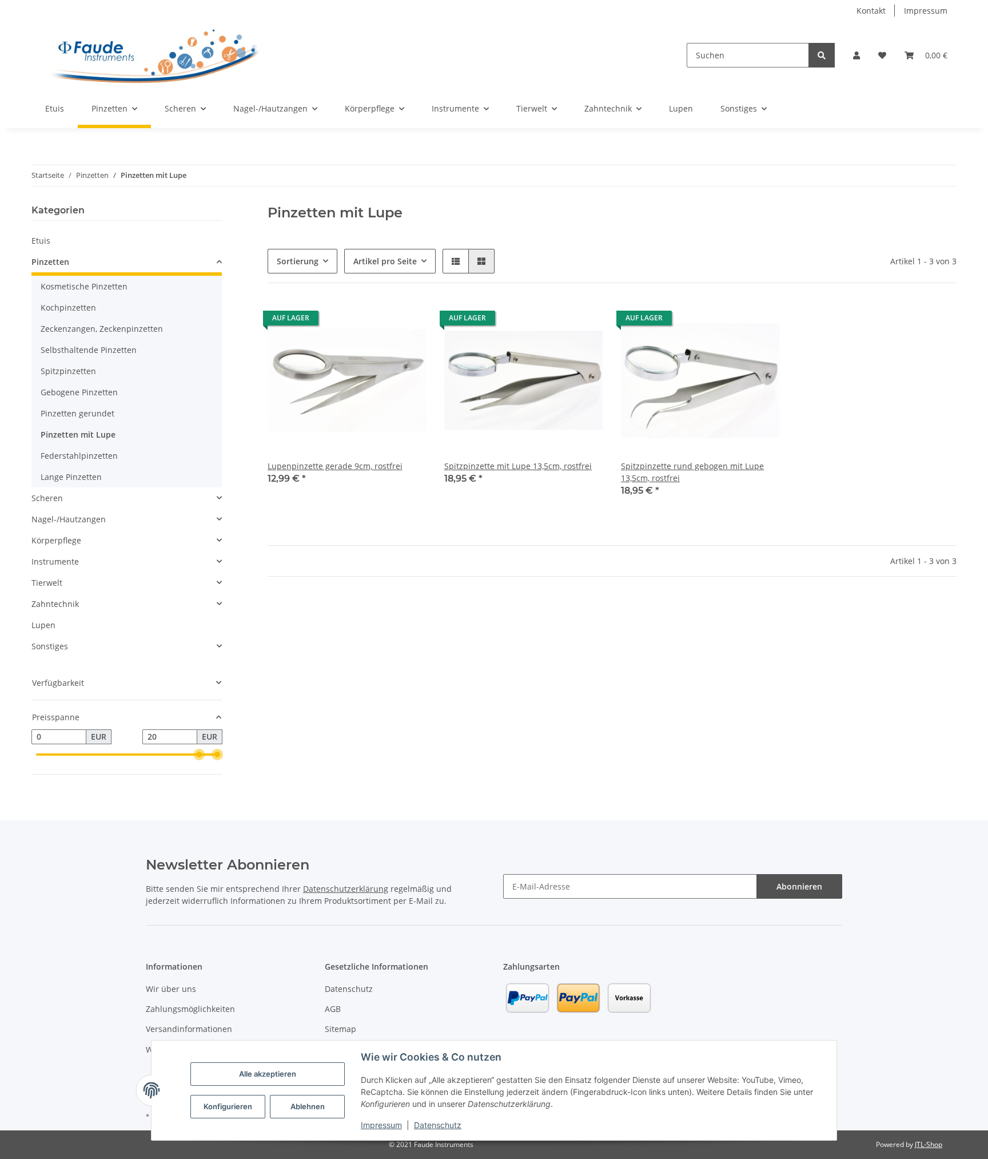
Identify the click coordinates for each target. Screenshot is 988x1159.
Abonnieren (799, 886)
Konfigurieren (228, 1106)
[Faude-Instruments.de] (155, 55)
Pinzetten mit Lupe (78, 434)
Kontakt (871, 10)
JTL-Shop (928, 1144)
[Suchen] (821, 55)
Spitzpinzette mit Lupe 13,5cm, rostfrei (518, 466)
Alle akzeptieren (267, 1073)
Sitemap (340, 1028)
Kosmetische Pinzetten (84, 286)
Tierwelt (46, 582)
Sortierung (297, 261)
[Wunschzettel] (882, 55)
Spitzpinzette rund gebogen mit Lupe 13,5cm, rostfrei (692, 472)
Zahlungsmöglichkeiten (190, 1008)
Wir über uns (171, 988)
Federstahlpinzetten (79, 455)
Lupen (43, 625)
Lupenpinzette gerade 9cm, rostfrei (335, 466)
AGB (333, 1008)
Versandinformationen (189, 1028)
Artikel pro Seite (385, 261)
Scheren (47, 498)
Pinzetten (50, 261)
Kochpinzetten (68, 307)
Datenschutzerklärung (345, 888)
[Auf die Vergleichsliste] (376, 321)
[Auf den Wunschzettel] (406, 321)
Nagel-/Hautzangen (68, 519)
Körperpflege (56, 540)
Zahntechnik (55, 603)
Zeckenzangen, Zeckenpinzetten (102, 328)
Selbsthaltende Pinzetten (89, 349)
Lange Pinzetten (71, 476)
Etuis (40, 240)
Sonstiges (49, 646)
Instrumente (55, 561)
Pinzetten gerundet (77, 413)
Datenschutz (437, 1125)
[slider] (199, 754)
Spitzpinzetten (68, 371)
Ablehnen (307, 1106)
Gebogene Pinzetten (79, 392)
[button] (856, 55)
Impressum (381, 1125)
